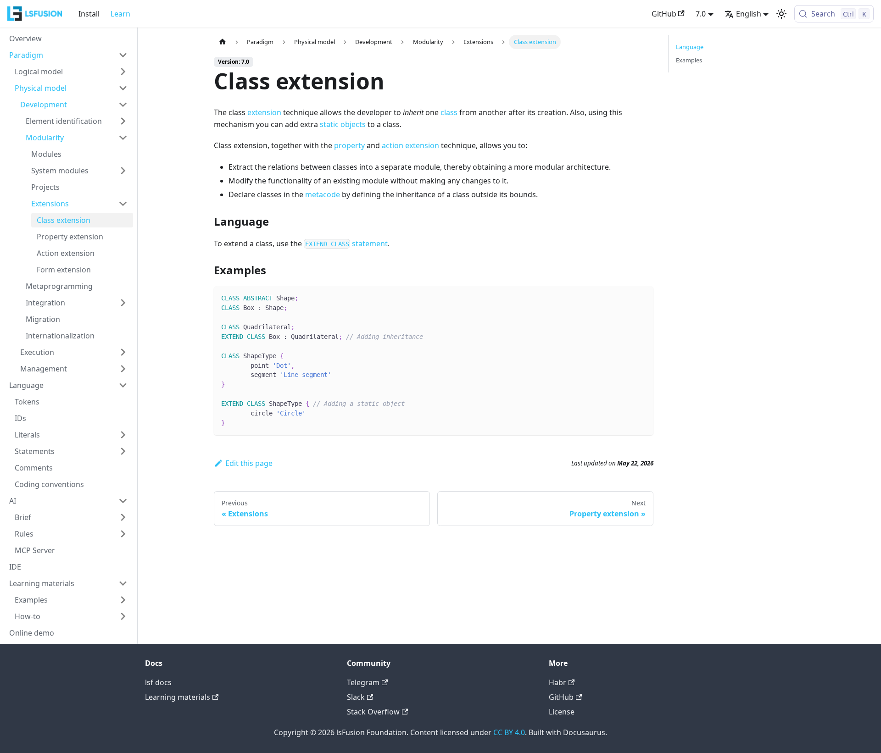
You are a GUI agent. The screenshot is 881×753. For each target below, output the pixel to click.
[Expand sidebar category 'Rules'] (123, 533)
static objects (343, 124)
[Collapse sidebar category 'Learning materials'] (123, 583)
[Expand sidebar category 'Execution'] (123, 352)
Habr (557, 682)
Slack (356, 697)
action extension (410, 145)
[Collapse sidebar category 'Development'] (123, 104)
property (349, 145)
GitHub (664, 14)
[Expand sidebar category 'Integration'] (123, 302)
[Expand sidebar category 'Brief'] (123, 517)
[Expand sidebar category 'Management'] (123, 368)
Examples (689, 60)
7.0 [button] (701, 14)
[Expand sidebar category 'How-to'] (123, 616)
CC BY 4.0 (509, 732)
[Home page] (222, 42)
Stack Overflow (373, 712)
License (561, 712)
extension (264, 112)
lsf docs (158, 682)
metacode (322, 194)
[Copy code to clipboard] (642, 297)
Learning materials (177, 697)
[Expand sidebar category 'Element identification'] (123, 121)
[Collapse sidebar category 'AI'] (123, 500)
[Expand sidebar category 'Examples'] (123, 599)
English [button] (748, 14)
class (448, 112)
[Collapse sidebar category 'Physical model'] (123, 88)
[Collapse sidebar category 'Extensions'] (123, 203)
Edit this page (249, 463)
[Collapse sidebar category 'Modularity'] (123, 137)
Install (89, 14)
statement (346, 243)
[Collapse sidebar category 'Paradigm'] (123, 55)
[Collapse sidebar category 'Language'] (123, 385)
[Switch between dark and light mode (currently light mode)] (781, 13)
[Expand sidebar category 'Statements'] (123, 451)
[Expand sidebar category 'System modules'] (123, 170)
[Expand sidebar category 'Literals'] (123, 434)
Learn (120, 14)
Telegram (363, 682)
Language (689, 47)
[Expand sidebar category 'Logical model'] (123, 71)
